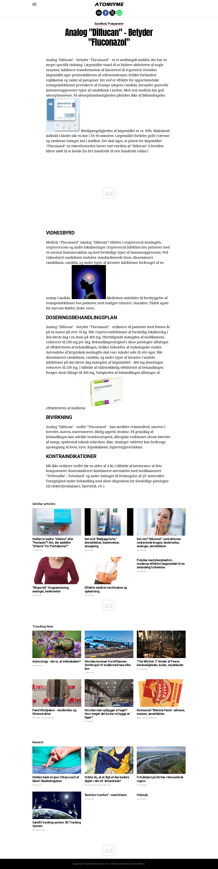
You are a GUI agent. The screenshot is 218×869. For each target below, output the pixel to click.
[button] (34, 4)
